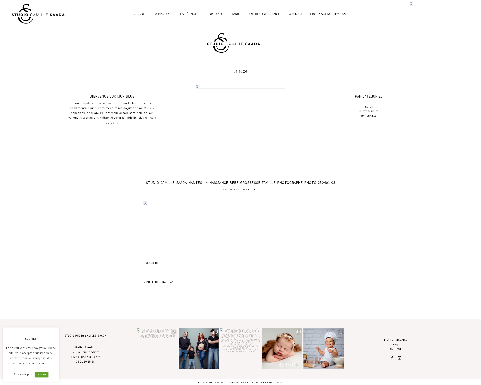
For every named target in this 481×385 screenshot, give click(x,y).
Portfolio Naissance (161, 282)
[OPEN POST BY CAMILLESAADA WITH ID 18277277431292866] (282, 348)
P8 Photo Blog (274, 382)
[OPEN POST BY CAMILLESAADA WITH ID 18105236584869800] (240, 348)
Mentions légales (395, 339)
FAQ (395, 344)
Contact (295, 14)
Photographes (368, 111)
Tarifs (236, 14)
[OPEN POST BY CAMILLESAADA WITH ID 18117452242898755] (157, 348)
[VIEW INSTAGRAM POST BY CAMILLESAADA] (174, 365)
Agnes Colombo (230, 382)
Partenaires (368, 115)
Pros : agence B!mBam (328, 14)
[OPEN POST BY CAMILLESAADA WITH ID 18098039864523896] (199, 348)
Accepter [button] (41, 374)
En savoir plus (23, 374)
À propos (163, 14)
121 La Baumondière (85, 352)
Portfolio (215, 14)
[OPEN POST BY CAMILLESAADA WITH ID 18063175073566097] (323, 348)
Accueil (140, 14)
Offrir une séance (264, 14)
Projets (369, 106)
